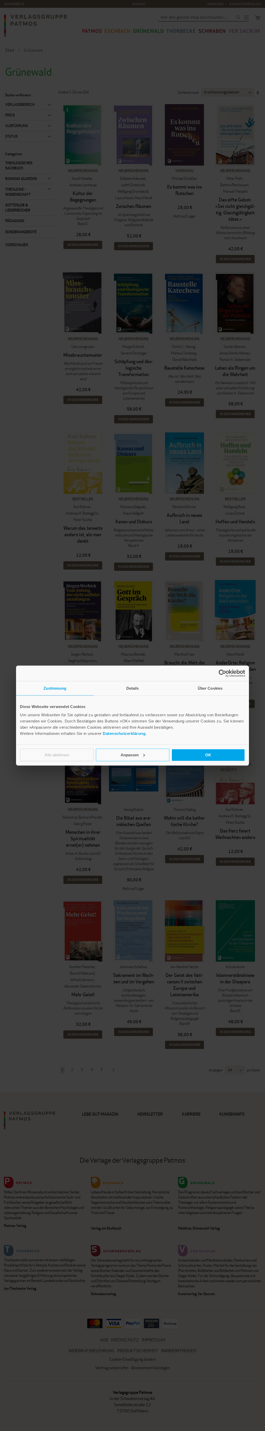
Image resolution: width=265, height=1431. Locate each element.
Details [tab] (132, 688)
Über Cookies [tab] (210, 688)
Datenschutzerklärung (124, 733)
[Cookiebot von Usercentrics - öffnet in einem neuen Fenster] (222, 673)
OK (208, 754)
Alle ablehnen (57, 754)
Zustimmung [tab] (55, 688)
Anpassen (130, 754)
